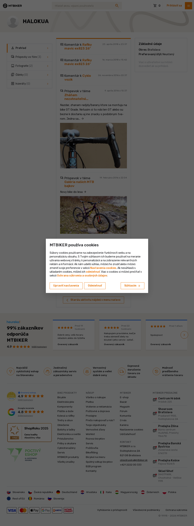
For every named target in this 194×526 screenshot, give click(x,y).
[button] (93, 271)
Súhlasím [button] (132, 286)
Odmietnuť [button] (95, 285)
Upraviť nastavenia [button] (66, 285)
